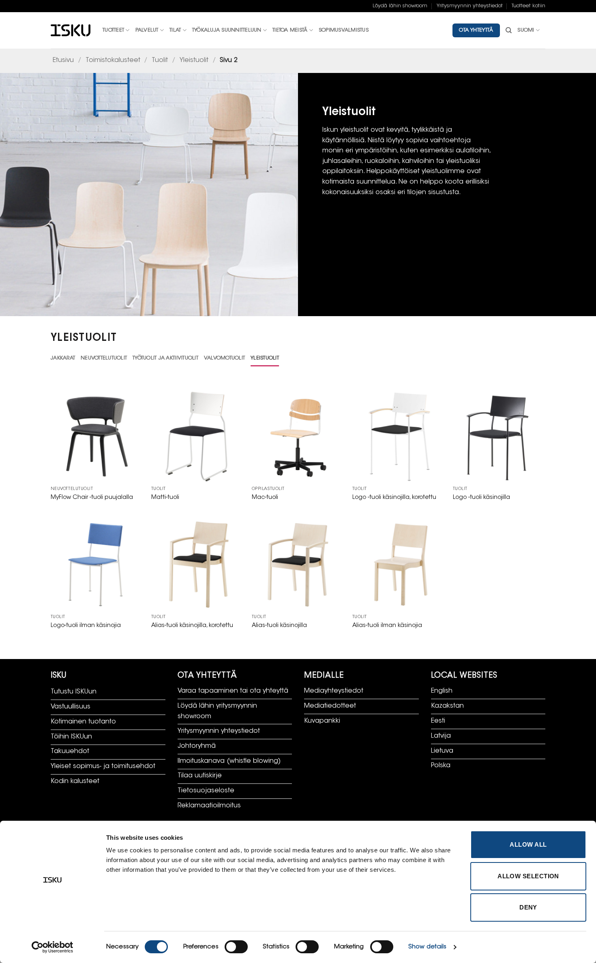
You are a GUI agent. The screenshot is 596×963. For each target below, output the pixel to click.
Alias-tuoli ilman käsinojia (387, 626)
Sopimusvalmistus (344, 30)
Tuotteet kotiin (528, 6)
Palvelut (147, 30)
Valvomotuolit (224, 358)
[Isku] (70, 30)
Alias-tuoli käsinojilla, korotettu (192, 626)
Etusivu (63, 60)
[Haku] (509, 30)
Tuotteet (113, 30)
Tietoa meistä (289, 30)
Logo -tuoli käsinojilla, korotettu (394, 497)
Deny (528, 907)
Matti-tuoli (165, 497)
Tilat (175, 30)
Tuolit (160, 60)
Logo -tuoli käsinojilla (481, 497)
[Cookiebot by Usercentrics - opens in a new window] (52, 947)
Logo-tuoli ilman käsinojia (86, 626)
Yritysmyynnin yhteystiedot (470, 6)
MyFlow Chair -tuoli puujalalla (92, 497)
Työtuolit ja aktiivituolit (165, 358)
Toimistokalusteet (113, 60)
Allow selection (528, 876)
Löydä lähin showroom (400, 6)
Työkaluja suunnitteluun (227, 30)
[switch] (236, 946)
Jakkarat (63, 358)
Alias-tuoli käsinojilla (279, 626)
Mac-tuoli (265, 497)
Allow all (528, 844)
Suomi (525, 30)
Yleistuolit (194, 60)
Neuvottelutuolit (104, 358)
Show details (427, 947)
